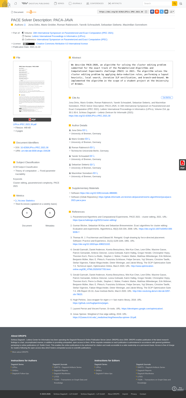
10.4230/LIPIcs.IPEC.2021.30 (34, 147)
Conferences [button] (97, 3)
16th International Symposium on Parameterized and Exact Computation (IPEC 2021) (73, 33)
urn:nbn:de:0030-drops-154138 (35, 150)
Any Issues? (180, 389)
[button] (35, 3)
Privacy (134, 394)
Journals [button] (77, 3)
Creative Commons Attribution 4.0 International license (62, 43)
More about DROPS (20, 352)
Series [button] (60, 3)
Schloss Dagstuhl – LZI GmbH (66, 394)
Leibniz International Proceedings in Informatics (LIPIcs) (58, 36)
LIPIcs (14, 367)
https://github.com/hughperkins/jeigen (90, 303)
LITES (56, 377)
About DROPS (113, 394)
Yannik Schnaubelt (89, 24)
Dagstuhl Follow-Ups (20, 373)
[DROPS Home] (15, 3)
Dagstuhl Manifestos (62, 373)
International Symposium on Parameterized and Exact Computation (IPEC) (72, 39)
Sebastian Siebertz (111, 24)
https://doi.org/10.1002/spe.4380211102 (91, 244)
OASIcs (15, 370)
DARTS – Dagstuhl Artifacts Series (67, 367)
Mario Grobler (48, 24)
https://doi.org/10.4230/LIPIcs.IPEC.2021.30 (89, 115)
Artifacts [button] (116, 3)
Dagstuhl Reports (61, 370)
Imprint (125, 394)
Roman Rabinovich (67, 24)
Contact (143, 394)
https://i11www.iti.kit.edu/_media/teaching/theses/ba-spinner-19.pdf (104, 317)
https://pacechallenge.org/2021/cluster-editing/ (95, 220)
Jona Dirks (34, 24)
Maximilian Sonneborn (135, 24)
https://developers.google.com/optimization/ (142, 308)
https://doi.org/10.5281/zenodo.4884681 (98, 193)
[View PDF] (32, 88)
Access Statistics (26, 200)
